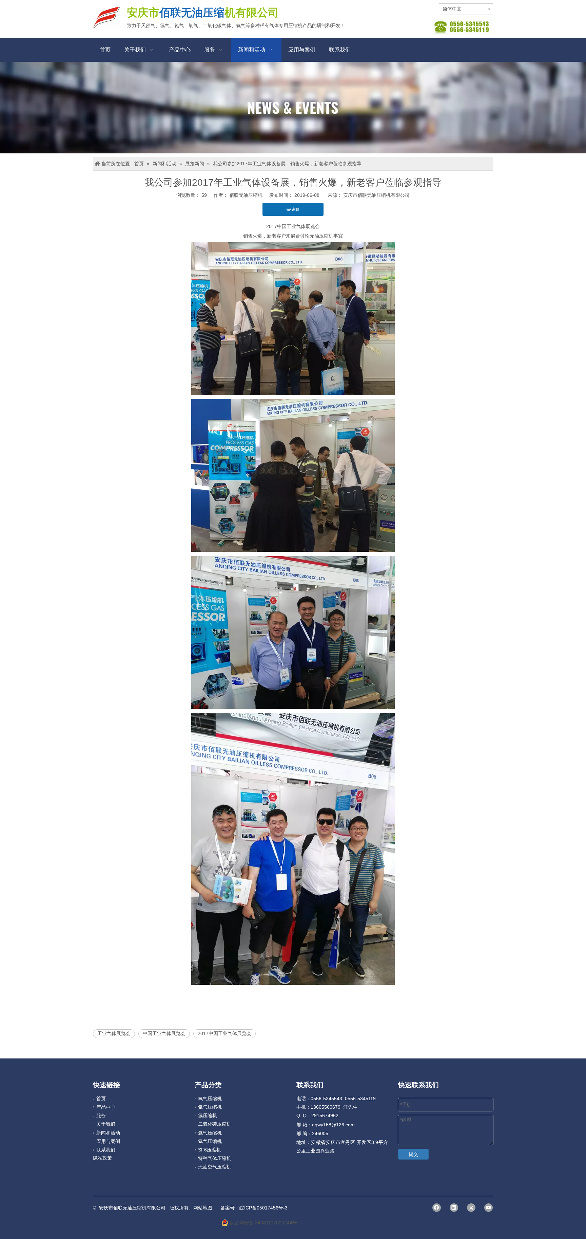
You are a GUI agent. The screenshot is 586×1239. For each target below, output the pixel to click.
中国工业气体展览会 (164, 1033)
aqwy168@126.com (333, 1124)
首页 (101, 1098)
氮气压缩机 (210, 1107)
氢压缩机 (207, 1115)
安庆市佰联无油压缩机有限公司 (376, 195)
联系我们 (105, 1149)
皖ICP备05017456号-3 (263, 1207)
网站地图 (202, 1207)
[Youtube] (488, 1207)
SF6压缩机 (209, 1149)
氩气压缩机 (210, 1141)
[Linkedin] (454, 1207)
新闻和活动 (108, 1132)
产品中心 (105, 1107)
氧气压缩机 (210, 1098)
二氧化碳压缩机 (214, 1124)
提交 (413, 1154)
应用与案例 (108, 1141)
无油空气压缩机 (214, 1166)
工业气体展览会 (114, 1033)
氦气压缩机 (210, 1132)
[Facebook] (436, 1207)
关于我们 (105, 1124)
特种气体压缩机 (214, 1158)
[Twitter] (471, 1207)
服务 (101, 1115)
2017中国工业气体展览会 (224, 1033)
